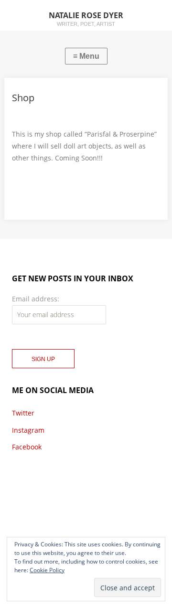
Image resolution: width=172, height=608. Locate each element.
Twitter (23, 412)
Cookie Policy (47, 570)
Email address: (35, 298)
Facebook (27, 446)
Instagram (28, 430)
